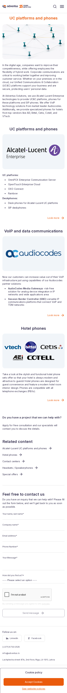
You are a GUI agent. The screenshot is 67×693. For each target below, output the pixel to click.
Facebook (37, 638)
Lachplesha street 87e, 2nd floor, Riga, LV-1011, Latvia (28, 659)
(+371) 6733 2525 (11, 647)
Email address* (9, 536)
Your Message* (9, 557)
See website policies (33, 688)
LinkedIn (14, 638)
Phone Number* (10, 546)
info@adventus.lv (11, 653)
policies (46, 604)
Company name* (10, 525)
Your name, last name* (13, 514)
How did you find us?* (13, 575)
